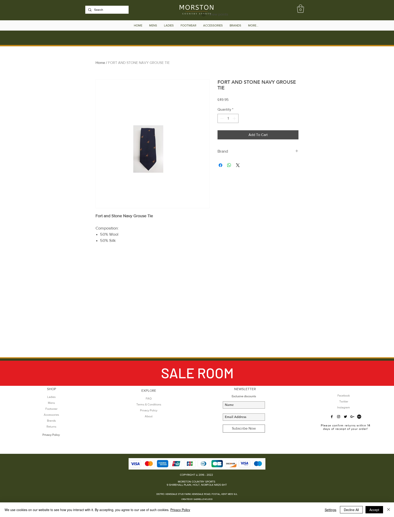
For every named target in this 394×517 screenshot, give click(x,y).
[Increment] (234, 118)
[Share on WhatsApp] (229, 165)
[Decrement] (221, 118)
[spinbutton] (228, 118)
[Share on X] (238, 165)
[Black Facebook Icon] (332, 417)
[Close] (388, 509)
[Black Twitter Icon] (345, 417)
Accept (374, 509)
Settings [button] (330, 509)
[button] (300, 9)
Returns (51, 426)
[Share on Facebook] (220, 165)
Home (100, 63)
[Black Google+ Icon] (352, 417)
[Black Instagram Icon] (339, 417)
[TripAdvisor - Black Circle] (359, 417)
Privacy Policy (180, 509)
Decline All (351, 509)
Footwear (51, 408)
